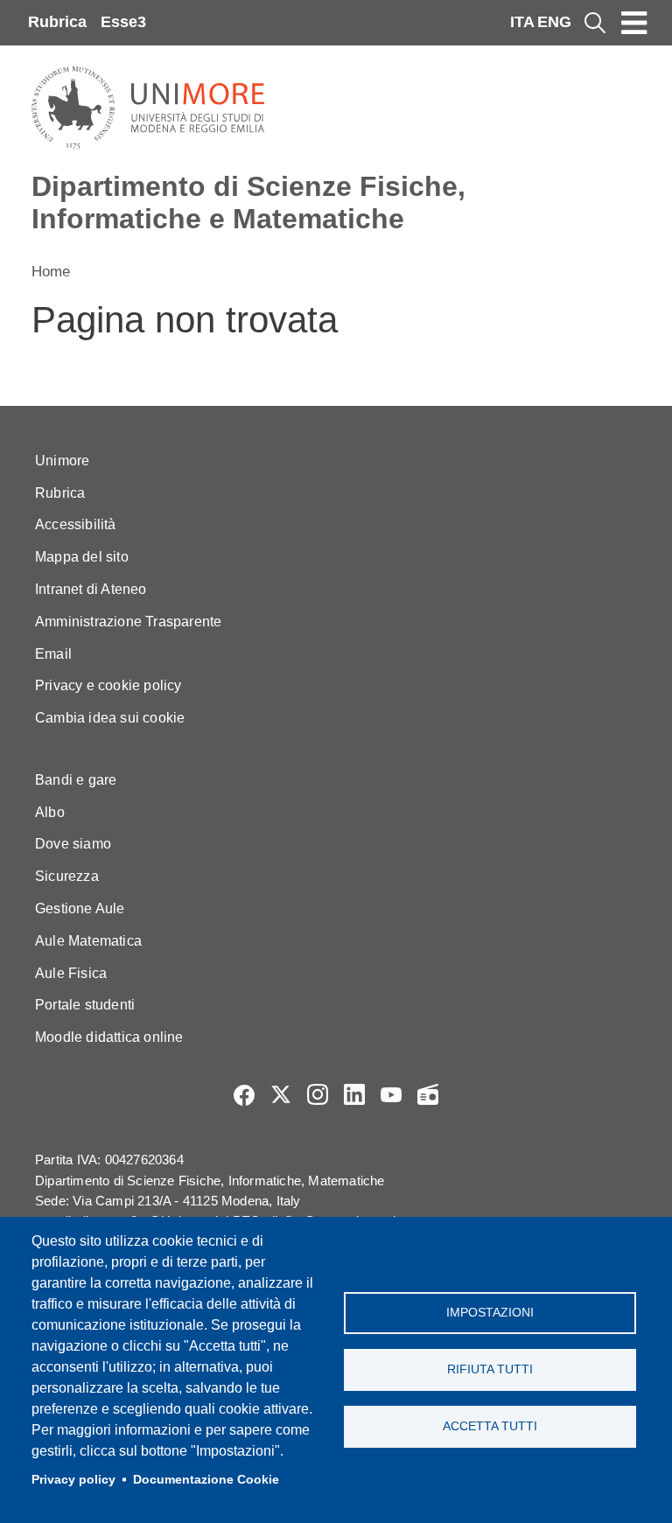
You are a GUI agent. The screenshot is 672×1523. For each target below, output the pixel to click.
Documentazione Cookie (206, 1479)
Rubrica (57, 22)
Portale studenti (85, 1004)
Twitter (281, 1094)
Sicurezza (67, 876)
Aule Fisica (71, 973)
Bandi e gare (75, 779)
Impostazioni (490, 1312)
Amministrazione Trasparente (128, 621)
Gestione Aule (80, 908)
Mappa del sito (82, 556)
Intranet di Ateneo (91, 589)
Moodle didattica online (109, 1037)
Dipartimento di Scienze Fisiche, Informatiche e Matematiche (249, 202)
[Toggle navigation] (634, 22)
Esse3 (123, 22)
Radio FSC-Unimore (427, 1094)
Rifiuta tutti (490, 1369)
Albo (50, 812)
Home (51, 271)
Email (53, 653)
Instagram (317, 1094)
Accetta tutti (490, 1426)
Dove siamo (73, 843)
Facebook (244, 1094)
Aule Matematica (88, 940)
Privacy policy (74, 1479)
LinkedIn (354, 1094)
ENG (554, 22)
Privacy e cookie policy (108, 685)
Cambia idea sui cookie (110, 717)
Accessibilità (75, 524)
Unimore (62, 460)
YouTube (391, 1094)
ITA (522, 22)
